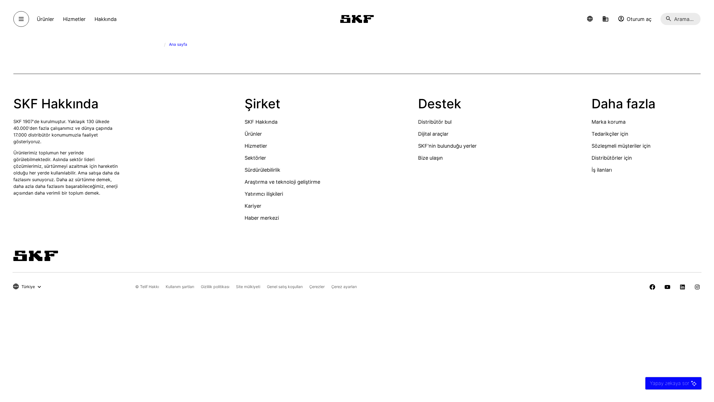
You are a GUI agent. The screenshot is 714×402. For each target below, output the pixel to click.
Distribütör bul (435, 122)
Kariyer (253, 206)
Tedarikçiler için (610, 134)
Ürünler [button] (45, 19)
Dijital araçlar (433, 134)
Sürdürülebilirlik (262, 170)
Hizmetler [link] (74, 19)
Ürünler (253, 134)
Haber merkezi (262, 218)
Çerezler (317, 286)
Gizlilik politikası (215, 286)
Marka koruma (609, 122)
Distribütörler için (612, 158)
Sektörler (255, 158)
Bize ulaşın (430, 158)
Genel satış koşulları (285, 286)
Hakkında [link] (106, 19)
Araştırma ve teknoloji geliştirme (282, 182)
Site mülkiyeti (248, 286)
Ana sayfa (178, 44)
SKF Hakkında (261, 122)
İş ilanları (602, 170)
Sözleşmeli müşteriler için (621, 146)
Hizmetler (256, 146)
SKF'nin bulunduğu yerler (447, 146)
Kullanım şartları (180, 286)
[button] (590, 19)
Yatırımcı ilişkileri (264, 194)
